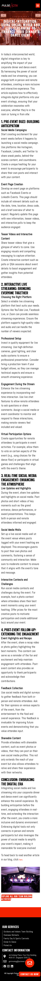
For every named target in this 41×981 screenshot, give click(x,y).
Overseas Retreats (11, 935)
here (20, 859)
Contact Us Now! (29, 974)
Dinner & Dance (10, 942)
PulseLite (8, 945)
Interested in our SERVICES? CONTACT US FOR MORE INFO (20, 912)
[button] (38, 5)
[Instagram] (8, 966)
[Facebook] (5, 966)
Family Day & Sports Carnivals (16, 938)
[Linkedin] (12, 966)
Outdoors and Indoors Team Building (18, 931)
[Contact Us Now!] (29, 963)
